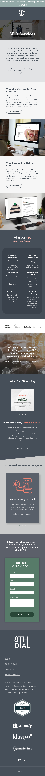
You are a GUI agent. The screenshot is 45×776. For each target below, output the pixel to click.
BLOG (7, 659)
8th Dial (25, 771)
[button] (3, 5)
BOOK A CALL (11, 664)
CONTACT (9, 669)
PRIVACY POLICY (12, 674)
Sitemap (24, 692)
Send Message (22, 614)
